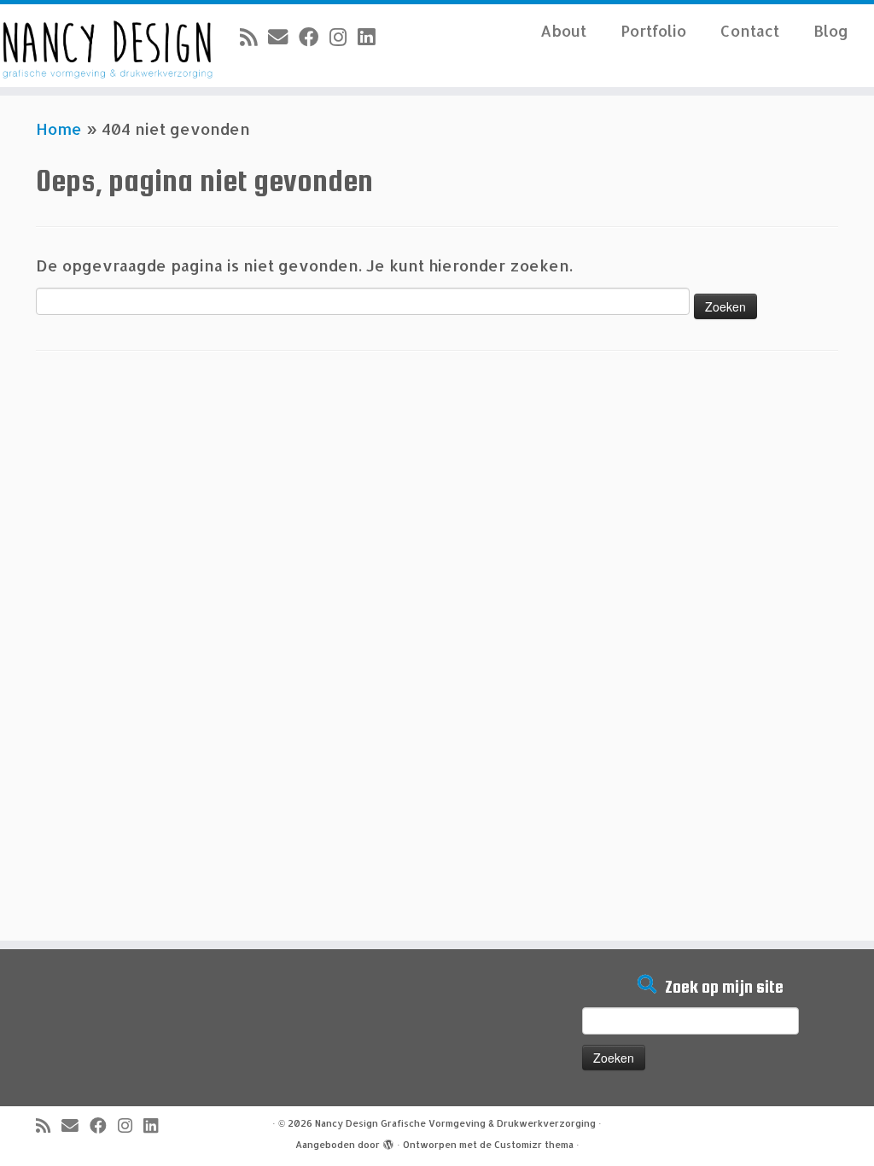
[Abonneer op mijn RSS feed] (254, 37)
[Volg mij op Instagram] (343, 37)
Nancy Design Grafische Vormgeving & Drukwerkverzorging (455, 1123)
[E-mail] (283, 37)
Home (59, 128)
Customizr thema (534, 1145)
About (563, 30)
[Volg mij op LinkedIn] (372, 37)
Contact (749, 30)
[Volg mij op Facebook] (314, 37)
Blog (830, 30)
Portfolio (653, 30)
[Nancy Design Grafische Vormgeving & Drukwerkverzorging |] (102, 46)
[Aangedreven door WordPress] (388, 1141)
